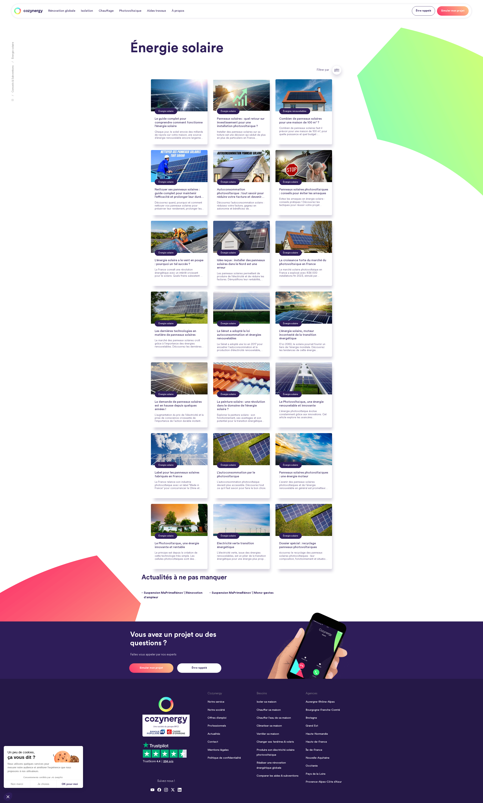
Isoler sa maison (266, 701)
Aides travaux (156, 10)
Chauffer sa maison (269, 709)
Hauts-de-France (316, 741)
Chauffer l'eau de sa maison (274, 717)
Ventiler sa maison (268, 733)
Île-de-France (314, 749)
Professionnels (217, 725)
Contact (213, 741)
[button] (7, 796)
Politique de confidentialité (224, 757)
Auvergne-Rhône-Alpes (320, 701)
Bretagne (311, 717)
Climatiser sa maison (269, 725)
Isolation (87, 10)
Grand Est (312, 725)
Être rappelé (423, 10)
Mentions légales (218, 749)
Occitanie (312, 765)
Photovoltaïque (130, 10)
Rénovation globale (61, 10)
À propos (178, 10)
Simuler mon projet (453, 10)
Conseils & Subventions (13, 78)
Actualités (214, 733)
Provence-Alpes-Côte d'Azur (324, 781)
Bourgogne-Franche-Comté (323, 709)
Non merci (17, 783)
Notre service (216, 701)
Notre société (216, 709)
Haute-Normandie (317, 733)
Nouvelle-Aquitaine (317, 757)
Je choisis (43, 783)
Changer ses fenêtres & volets (275, 741)
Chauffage (106, 10)
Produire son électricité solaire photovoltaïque (276, 752)
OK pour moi (70, 783)
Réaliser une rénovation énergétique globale (271, 765)
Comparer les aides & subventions (277, 775)
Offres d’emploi (217, 717)
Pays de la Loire (315, 773)
